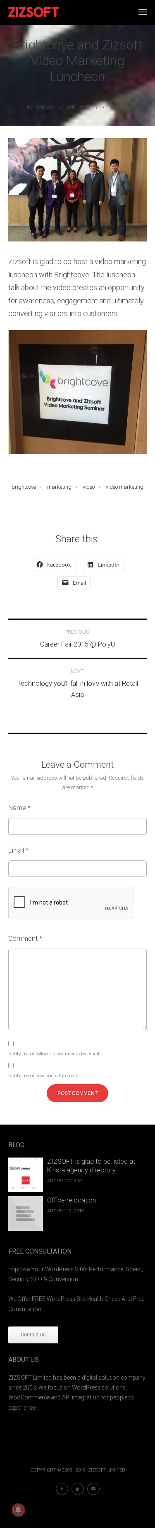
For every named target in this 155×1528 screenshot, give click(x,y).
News (121, 107)
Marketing (59, 487)
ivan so (43, 107)
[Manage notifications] (18, 1509)
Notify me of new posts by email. (43, 1075)
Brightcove (24, 487)
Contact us (33, 1335)
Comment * (25, 938)
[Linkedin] (78, 1489)
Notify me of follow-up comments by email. (54, 1054)
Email (18, 850)
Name (19, 808)
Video (89, 487)
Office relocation (71, 1200)
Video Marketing (124, 487)
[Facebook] (62, 1489)
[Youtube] (93, 1489)
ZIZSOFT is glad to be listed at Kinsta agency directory (91, 1166)
